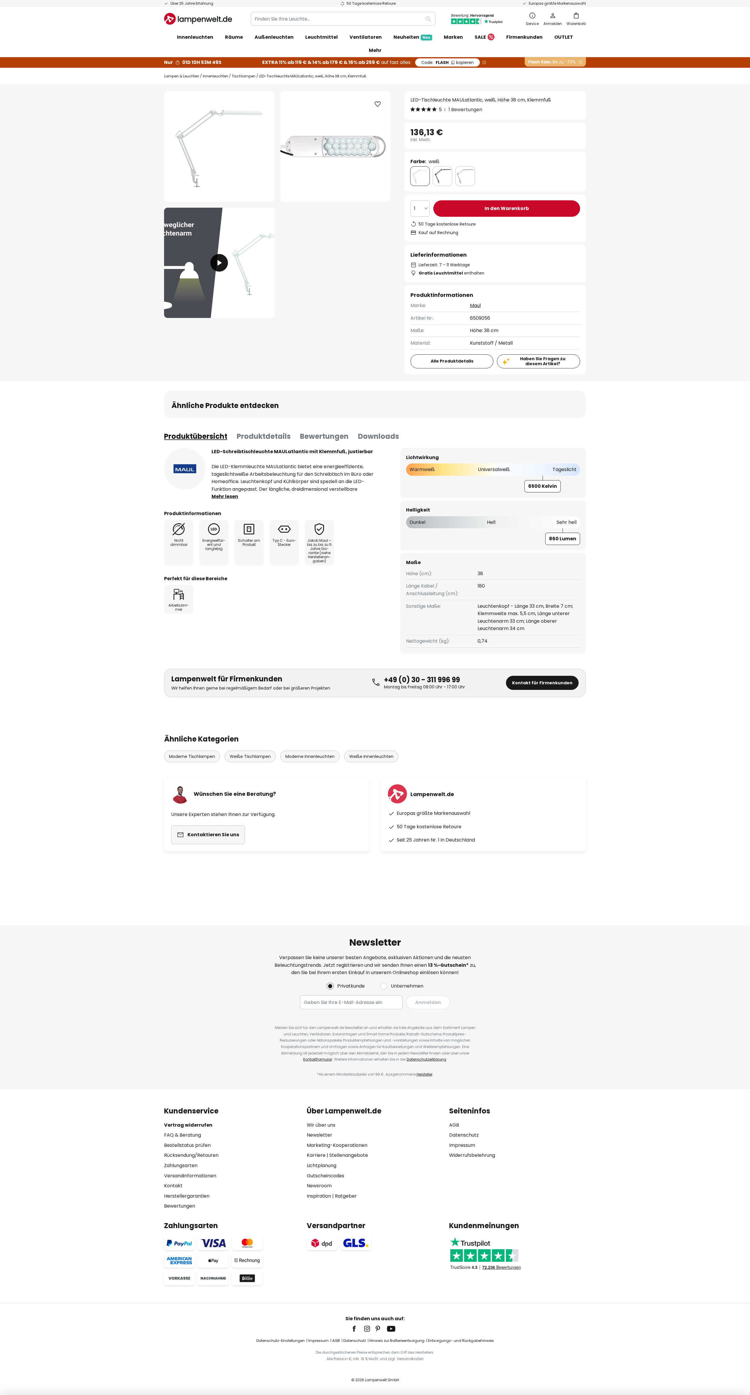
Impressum (462, 1145)
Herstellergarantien (186, 1196)
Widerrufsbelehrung (472, 1155)
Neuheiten (411, 37)
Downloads (378, 436)
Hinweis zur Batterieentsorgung (397, 1340)
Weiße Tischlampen (250, 756)
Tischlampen (243, 76)
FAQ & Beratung (182, 1135)
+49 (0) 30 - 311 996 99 (422, 680)
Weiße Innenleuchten (371, 756)
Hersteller (424, 1074)
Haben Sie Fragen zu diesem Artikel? (542, 361)
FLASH (447, 62)
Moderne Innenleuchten (310, 756)
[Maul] (185, 469)
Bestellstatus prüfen (187, 1145)
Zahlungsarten (180, 1165)
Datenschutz (464, 1135)
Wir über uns (321, 1125)
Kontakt (173, 1185)
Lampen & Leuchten (181, 76)
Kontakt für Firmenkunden (542, 683)
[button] (219, 263)
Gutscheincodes (325, 1175)
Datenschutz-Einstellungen (280, 1340)
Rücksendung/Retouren (191, 1155)
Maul (475, 305)
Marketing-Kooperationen (337, 1145)
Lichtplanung (321, 1165)
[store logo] (198, 19)
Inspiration (319, 1196)
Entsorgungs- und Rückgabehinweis (461, 1340)
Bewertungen (324, 436)
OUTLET (563, 37)
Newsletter (319, 1135)
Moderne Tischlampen (192, 756)
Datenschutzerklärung (426, 1059)
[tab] (195, 436)
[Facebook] (358, 1328)
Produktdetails (264, 436)
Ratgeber (346, 1196)
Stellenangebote (348, 1155)
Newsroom (319, 1185)
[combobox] (343, 19)
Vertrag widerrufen (188, 1125)
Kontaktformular (317, 1059)
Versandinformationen (190, 1175)
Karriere (316, 1155)
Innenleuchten (215, 76)
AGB (454, 1125)
